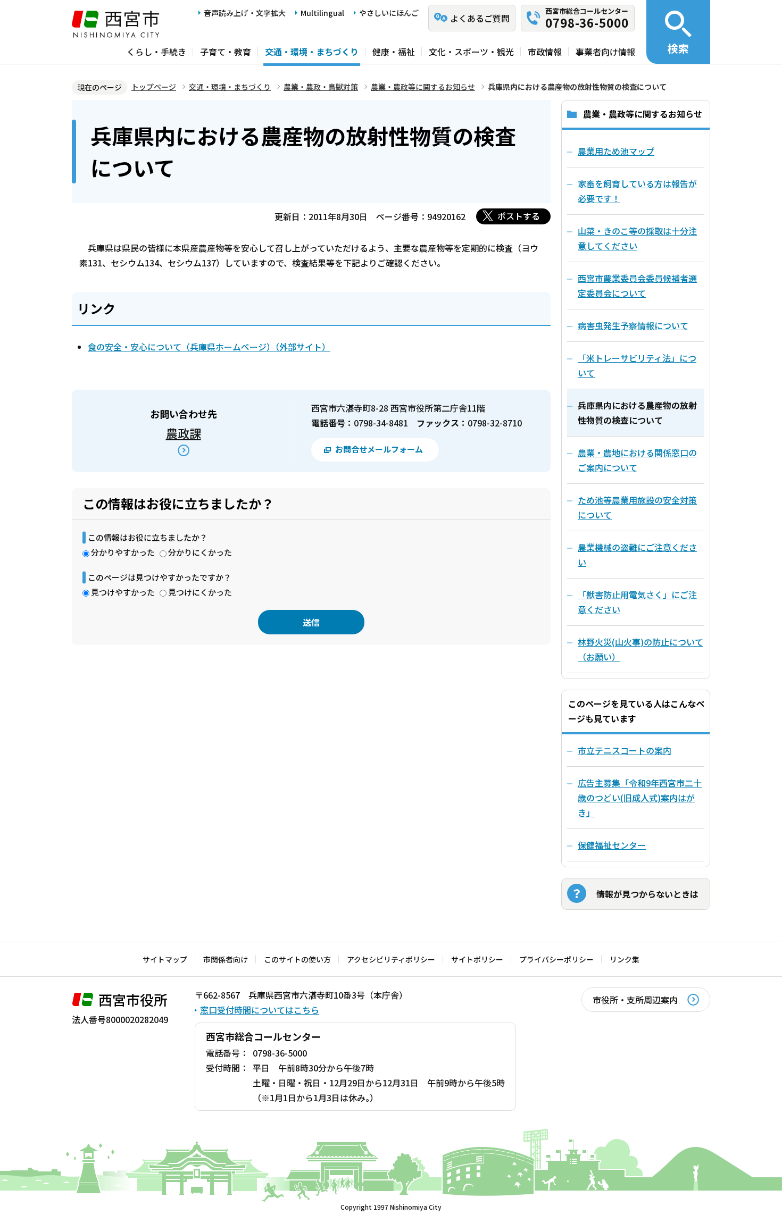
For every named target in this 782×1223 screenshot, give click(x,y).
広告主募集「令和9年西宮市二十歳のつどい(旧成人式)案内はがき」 (640, 797)
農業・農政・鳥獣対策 (321, 86)
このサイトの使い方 (297, 959)
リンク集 (624, 959)
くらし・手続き (156, 51)
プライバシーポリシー (556, 959)
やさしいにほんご (389, 12)
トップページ (153, 86)
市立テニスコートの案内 (624, 750)
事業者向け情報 (605, 51)
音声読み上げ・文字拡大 (245, 12)
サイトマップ (165, 959)
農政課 (183, 432)
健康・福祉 (393, 51)
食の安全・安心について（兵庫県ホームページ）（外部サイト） (209, 346)
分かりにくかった (200, 552)
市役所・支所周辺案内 (635, 999)
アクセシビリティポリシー (391, 959)
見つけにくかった (200, 592)
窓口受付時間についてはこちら (259, 1009)
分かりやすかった (123, 552)
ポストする (518, 216)
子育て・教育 (225, 51)
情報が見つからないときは (647, 893)
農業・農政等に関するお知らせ (423, 86)
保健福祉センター (612, 845)
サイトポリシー (477, 959)
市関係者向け (225, 959)
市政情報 (545, 51)
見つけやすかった (123, 592)
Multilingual (322, 12)
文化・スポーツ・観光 (471, 51)
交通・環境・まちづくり (312, 51)
